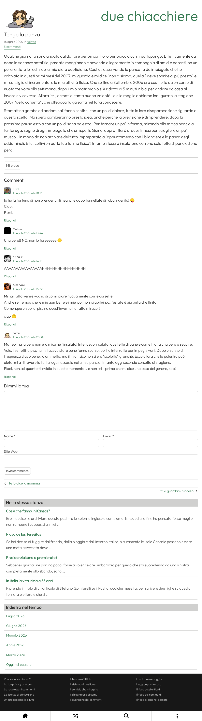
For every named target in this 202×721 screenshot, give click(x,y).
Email (108, 436)
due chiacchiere (149, 16)
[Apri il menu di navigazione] (177, 716)
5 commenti (12, 47)
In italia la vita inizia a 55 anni (29, 581)
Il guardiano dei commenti (86, 699)
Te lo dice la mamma (24, 483)
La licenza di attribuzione (19, 694)
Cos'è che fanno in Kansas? (28, 511)
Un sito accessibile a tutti (19, 699)
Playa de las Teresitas (23, 534)
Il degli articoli (148, 689)
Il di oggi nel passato (151, 699)
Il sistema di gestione (82, 684)
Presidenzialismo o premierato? (32, 557)
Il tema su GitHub (80, 679)
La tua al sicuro (18, 684)
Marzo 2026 (15, 655)
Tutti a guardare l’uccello (175, 491)
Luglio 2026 (15, 616)
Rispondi (10, 220)
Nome (10, 436)
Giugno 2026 (16, 626)
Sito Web (11, 452)
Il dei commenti (149, 694)
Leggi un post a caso (148, 684)
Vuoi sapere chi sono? (17, 679)
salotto (31, 42)
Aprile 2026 (15, 645)
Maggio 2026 (16, 635)
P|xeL (16, 189)
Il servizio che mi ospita (84, 689)
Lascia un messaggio (149, 679)
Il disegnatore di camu (83, 694)
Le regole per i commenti (19, 689)
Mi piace (12, 165)
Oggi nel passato (19, 665)
